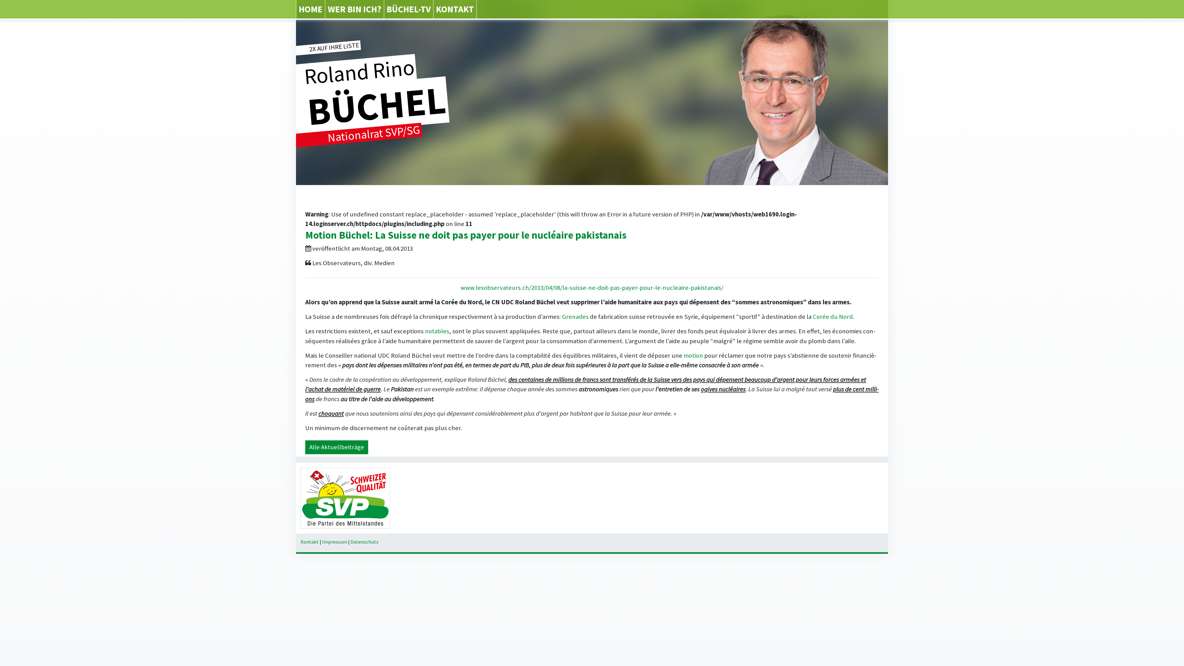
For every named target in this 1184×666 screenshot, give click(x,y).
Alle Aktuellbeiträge (336, 447)
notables (437, 331)
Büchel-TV (409, 9)
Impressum (334, 542)
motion (693, 356)
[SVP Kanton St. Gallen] (345, 498)
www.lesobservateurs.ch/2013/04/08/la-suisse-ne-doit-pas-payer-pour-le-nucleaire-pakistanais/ (592, 288)
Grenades (575, 317)
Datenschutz (365, 542)
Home (311, 9)
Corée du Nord (833, 317)
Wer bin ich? (354, 9)
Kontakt (455, 9)
